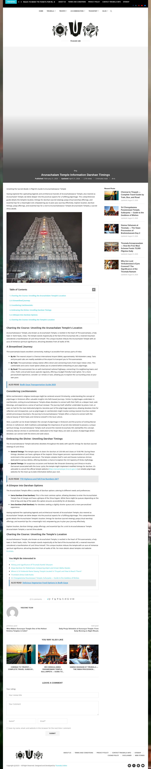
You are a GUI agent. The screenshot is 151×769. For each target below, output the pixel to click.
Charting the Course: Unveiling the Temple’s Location (33, 320)
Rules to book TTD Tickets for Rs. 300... (40, 2)
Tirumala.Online (61, 766)
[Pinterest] (139, 6)
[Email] (145, 6)
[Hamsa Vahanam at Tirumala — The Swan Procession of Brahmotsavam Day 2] (84, 654)
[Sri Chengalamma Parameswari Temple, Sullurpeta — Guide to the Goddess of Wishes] (52, 654)
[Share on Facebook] (52, 599)
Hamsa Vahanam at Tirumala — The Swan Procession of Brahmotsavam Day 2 (130, 229)
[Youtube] (142, 6)
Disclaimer (126, 755)
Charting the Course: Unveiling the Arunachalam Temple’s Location (38, 296)
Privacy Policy (94, 2)
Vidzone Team (27, 608)
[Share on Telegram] (70, 599)
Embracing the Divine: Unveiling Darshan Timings (31, 310)
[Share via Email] (73, 599)
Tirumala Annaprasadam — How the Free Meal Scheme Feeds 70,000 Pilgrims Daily (132, 247)
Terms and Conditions (77, 2)
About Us (62, 2)
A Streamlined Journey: (20, 300)
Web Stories (140, 755)
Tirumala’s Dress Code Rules (22, 575)
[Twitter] (136, 6)
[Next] (21, 2)
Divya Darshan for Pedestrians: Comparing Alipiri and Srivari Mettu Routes (40, 568)
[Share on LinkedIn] (60, 599)
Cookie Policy (113, 755)
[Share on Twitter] (55, 599)
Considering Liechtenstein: (22, 305)
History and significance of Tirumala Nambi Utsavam (32, 565)
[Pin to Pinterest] (58, 599)
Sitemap (126, 2)
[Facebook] (133, 6)
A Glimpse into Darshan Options (24, 315)
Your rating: (11, 689)
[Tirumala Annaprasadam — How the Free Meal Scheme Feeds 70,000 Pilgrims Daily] (111, 246)
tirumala (9, 551)
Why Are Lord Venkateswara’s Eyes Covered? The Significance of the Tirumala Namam (130, 266)
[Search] (111, 11)
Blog (105, 11)
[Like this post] (49, 599)
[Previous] (19, 2)
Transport (93, 11)
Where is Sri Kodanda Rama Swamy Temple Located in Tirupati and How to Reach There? (46, 571)
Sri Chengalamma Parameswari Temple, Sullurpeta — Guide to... (52, 669)
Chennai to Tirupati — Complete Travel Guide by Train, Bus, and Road (132, 194)
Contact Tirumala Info (111, 2)
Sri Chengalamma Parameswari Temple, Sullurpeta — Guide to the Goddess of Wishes (45, 578)
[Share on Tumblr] (63, 599)
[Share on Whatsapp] (68, 599)
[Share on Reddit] (65, 599)
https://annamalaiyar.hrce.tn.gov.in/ (63, 469)
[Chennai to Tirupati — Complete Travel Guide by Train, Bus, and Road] (21, 654)
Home (41, 11)
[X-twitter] (134, 765)
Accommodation (77, 11)
